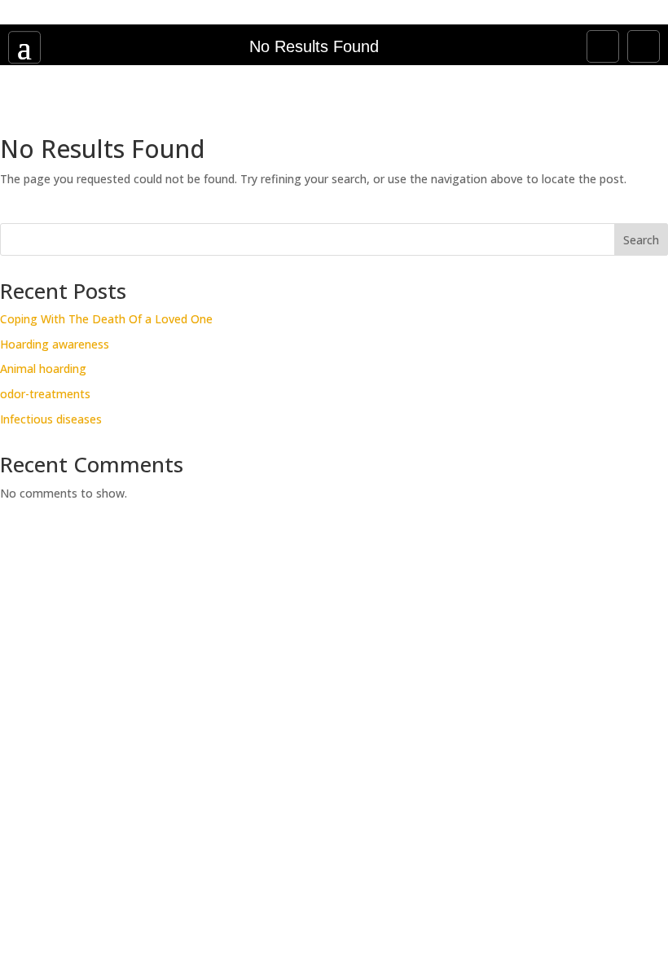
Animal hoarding (43, 368)
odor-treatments (45, 394)
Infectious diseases (51, 419)
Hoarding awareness (54, 344)
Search (641, 240)
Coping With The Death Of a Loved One (106, 319)
